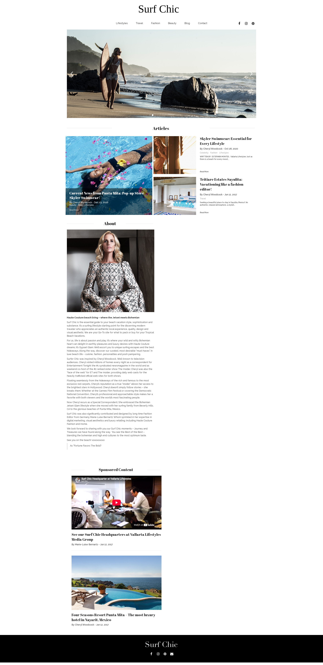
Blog (187, 23)
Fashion (155, 23)
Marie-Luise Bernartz (86, 544)
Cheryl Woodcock (82, 202)
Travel (139, 23)
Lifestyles (122, 23)
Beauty (172, 23)
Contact (202, 23)
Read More (73, 210)
